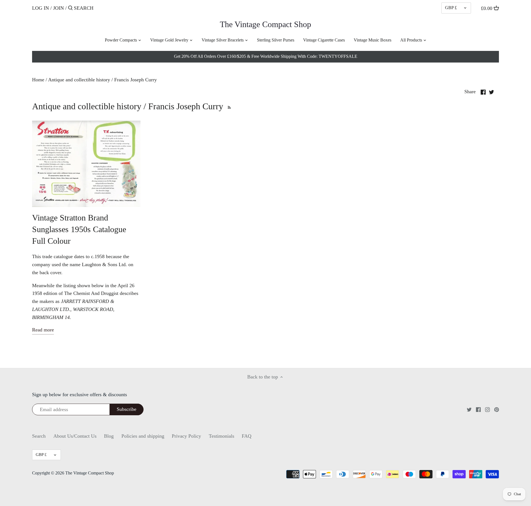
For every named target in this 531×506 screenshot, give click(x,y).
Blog (109, 436)
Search (39, 436)
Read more (43, 330)
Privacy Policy (186, 436)
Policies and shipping (142, 436)
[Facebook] (478, 409)
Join (58, 8)
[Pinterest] (496, 409)
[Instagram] (487, 409)
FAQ (246, 436)
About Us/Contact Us (75, 436)
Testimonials (221, 436)
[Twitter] (469, 409)
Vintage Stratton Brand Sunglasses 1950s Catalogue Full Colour (79, 229)
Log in (40, 8)
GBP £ (451, 7)
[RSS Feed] (228, 106)
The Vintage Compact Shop (265, 24)
